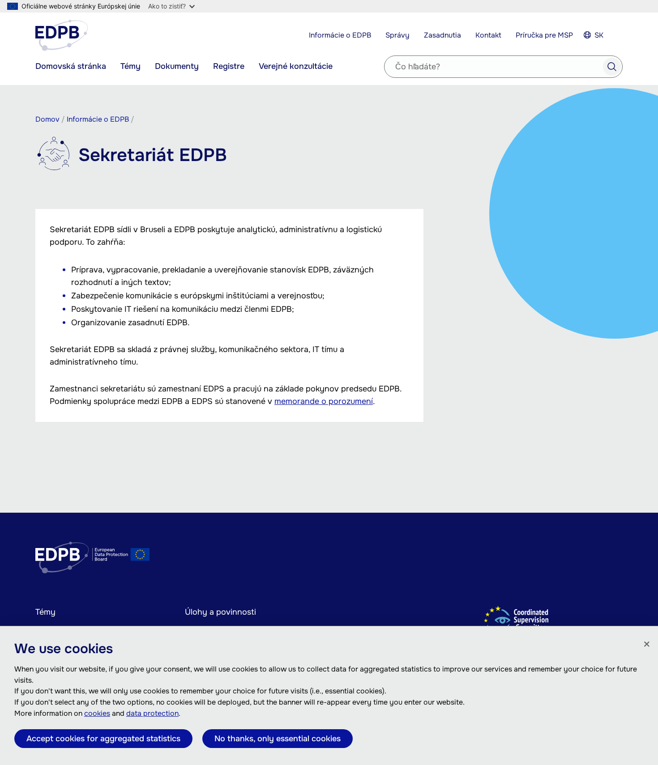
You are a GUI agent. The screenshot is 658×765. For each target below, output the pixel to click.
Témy (130, 66)
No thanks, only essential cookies (277, 739)
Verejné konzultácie (296, 66)
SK (598, 35)
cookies (97, 713)
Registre (228, 66)
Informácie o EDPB (340, 35)
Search (612, 67)
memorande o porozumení (323, 401)
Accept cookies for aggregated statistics (103, 739)
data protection (152, 713)
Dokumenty (177, 66)
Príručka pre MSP (544, 35)
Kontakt (488, 35)
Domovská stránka (70, 66)
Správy (397, 35)
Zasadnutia (442, 35)
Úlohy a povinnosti (220, 612)
